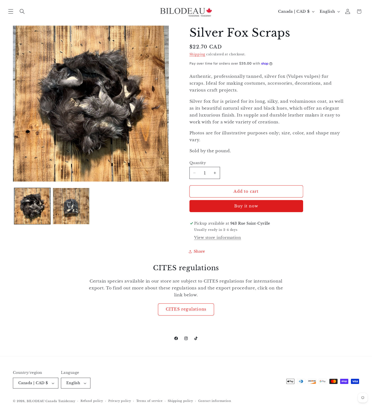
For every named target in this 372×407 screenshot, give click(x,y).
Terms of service (149, 401)
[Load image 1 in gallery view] (32, 206)
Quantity (197, 163)
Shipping (197, 54)
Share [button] (199, 251)
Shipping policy (180, 401)
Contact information (214, 401)
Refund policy (92, 401)
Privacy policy (119, 401)
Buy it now (246, 206)
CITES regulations (186, 309)
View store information (217, 237)
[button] (11, 11)
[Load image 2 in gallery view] (71, 206)
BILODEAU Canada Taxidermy (51, 401)
